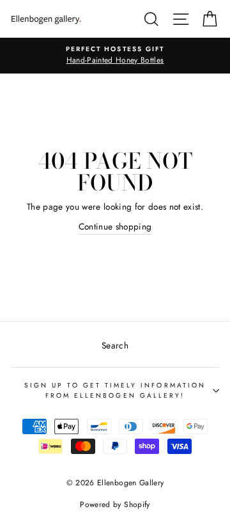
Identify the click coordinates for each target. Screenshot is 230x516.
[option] (115, 55)
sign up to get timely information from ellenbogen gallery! (115, 390)
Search (115, 345)
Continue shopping (115, 226)
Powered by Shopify (115, 504)
